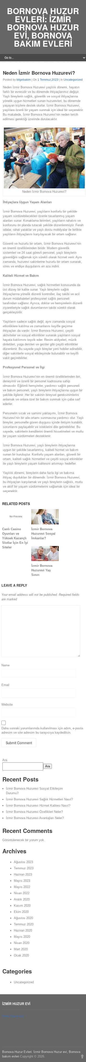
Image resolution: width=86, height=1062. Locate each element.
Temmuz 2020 (23, 924)
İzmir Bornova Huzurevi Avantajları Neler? (35, 818)
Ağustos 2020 (23, 918)
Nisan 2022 (21, 893)
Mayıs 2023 (22, 880)
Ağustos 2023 (23, 862)
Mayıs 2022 (22, 887)
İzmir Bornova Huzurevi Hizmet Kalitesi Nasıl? (38, 805)
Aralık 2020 (22, 899)
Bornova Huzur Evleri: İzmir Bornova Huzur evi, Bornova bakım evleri (43, 27)
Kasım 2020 (22, 905)
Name (5, 665)
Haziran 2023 (23, 874)
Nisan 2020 (21, 943)
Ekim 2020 (21, 912)
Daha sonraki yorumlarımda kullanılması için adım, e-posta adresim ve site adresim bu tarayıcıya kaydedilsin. (42, 730)
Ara (4, 760)
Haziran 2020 (23, 930)
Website (7, 704)
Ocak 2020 (21, 955)
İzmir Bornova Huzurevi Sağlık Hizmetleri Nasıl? (39, 799)
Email (5, 685)
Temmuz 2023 (23, 868)
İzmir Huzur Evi (13, 1016)
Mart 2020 (21, 949)
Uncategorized (73, 79)
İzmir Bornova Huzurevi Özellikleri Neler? (34, 812)
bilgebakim (23, 79)
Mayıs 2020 (22, 936)
